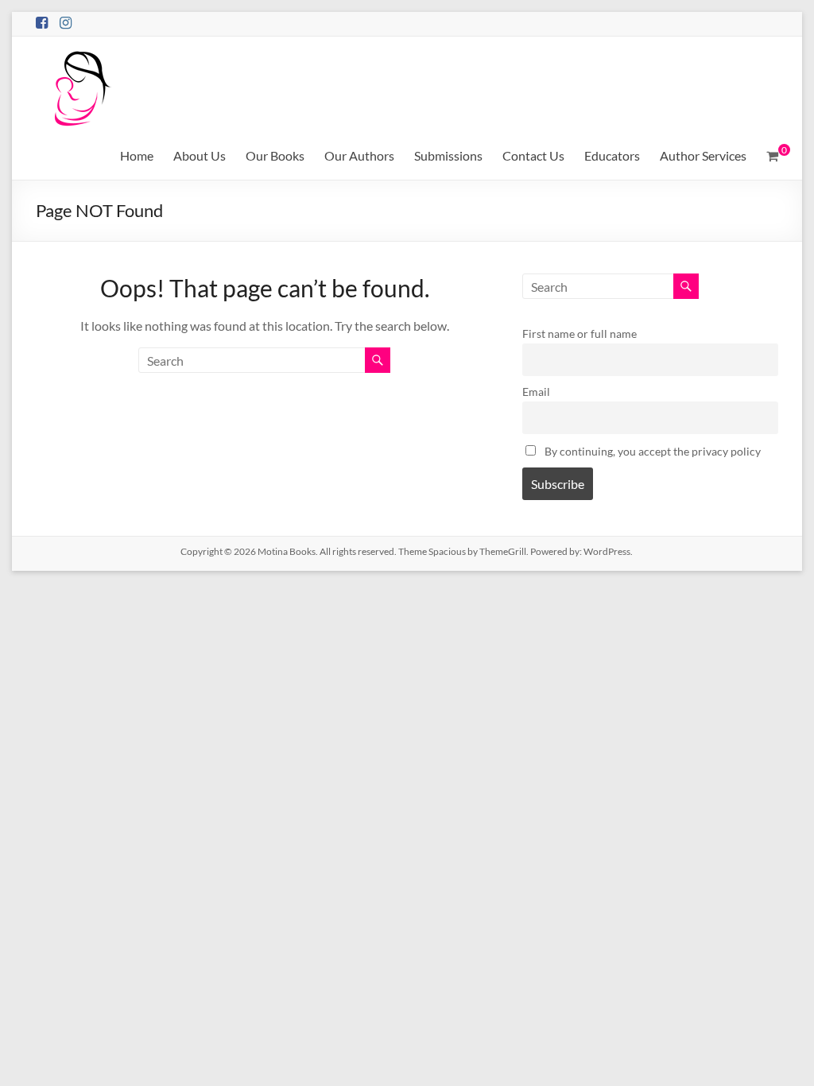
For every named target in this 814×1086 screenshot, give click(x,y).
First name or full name (579, 333)
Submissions (448, 155)
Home (136, 155)
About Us (199, 155)
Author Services (703, 155)
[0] (772, 156)
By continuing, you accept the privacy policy (651, 451)
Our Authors (359, 155)
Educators (612, 155)
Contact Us (533, 155)
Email (536, 391)
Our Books (275, 155)
